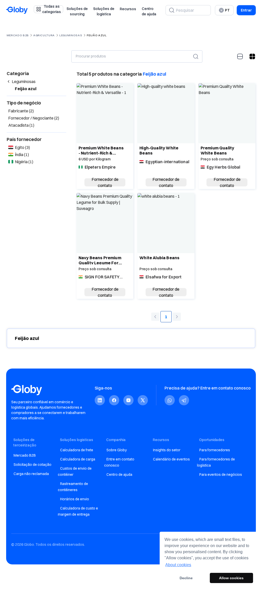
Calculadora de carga (77, 459)
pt (227, 10)
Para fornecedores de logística (216, 462)
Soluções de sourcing (77, 11)
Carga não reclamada (31, 473)
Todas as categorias (51, 9)
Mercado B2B (18, 35)
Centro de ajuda (149, 11)
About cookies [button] (178, 565)
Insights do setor (166, 450)
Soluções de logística (103, 11)
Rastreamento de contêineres (73, 486)
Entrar (246, 10)
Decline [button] (186, 578)
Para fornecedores (214, 450)
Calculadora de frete (76, 450)
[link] (100, 400)
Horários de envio (74, 499)
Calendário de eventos (171, 459)
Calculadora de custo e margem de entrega (78, 511)
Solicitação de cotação (32, 464)
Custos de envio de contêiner (75, 471)
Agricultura (44, 35)
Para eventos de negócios (220, 474)
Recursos (128, 9)
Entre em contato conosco (119, 462)
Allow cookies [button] (231, 578)
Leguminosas (70, 35)
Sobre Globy (116, 450)
